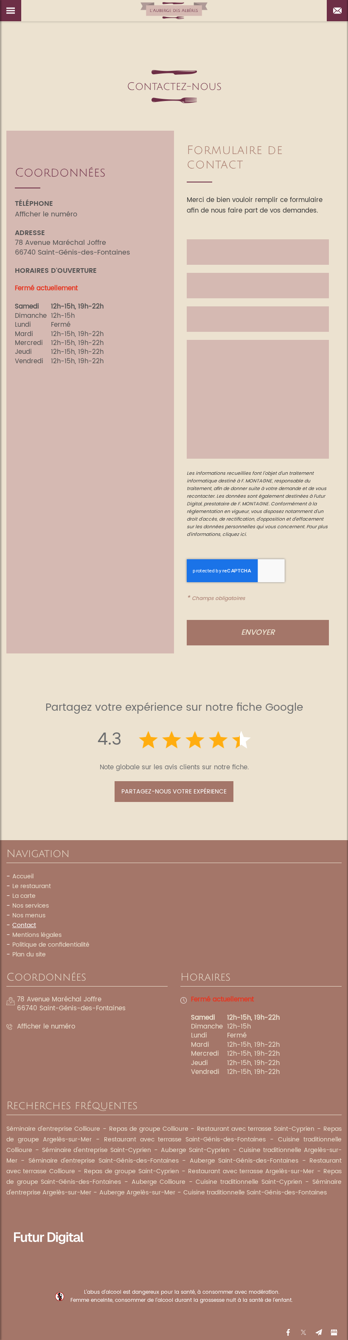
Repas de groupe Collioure (148, 1129)
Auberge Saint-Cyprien (195, 1150)
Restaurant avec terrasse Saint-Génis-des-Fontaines (185, 1139)
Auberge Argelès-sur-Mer (137, 1192)
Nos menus (28, 915)
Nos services (30, 906)
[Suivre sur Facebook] (288, 1332)
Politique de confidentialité (51, 945)
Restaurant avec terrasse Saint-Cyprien (255, 1129)
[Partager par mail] (318, 1332)
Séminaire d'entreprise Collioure (53, 1129)
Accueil (23, 876)
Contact (24, 925)
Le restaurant (31, 886)
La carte (24, 896)
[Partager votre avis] (334, 1332)
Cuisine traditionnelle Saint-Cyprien (249, 1182)
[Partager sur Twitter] (303, 1332)
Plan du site (29, 954)
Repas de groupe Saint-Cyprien (131, 1171)
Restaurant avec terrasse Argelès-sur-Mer (251, 1171)
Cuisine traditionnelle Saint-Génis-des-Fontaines (255, 1192)
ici (243, 534)
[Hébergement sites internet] (48, 1253)
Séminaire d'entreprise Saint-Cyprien (97, 1150)
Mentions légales (37, 935)
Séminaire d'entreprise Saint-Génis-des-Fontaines (103, 1161)
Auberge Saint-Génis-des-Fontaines (244, 1161)
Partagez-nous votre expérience (174, 791)
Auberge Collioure (159, 1182)
